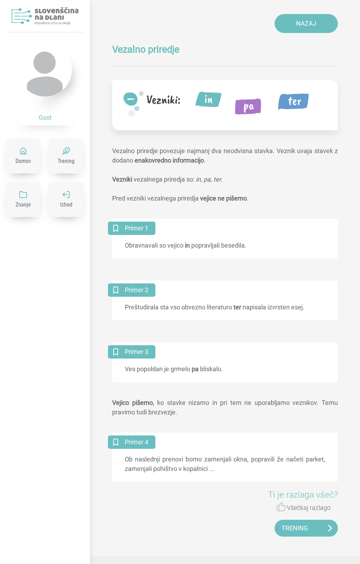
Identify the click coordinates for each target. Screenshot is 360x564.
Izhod (66, 204)
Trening (66, 161)
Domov (23, 161)
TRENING (295, 528)
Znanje (23, 204)
